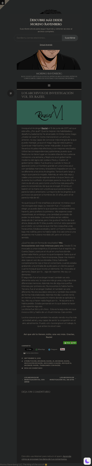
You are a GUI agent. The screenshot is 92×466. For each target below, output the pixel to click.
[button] (87, 461)
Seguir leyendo (46, 45)
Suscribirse (70, 38)
